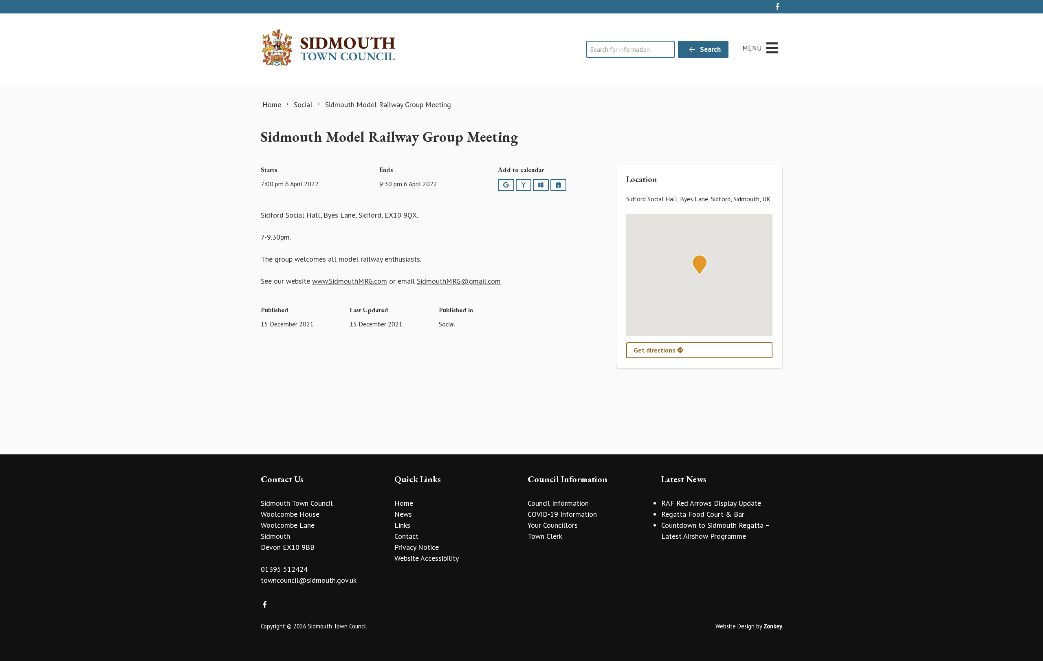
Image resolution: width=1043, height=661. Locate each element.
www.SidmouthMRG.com (349, 281)
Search (709, 49)
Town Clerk (545, 536)
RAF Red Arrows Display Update (711, 503)
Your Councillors (553, 525)
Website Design (735, 626)
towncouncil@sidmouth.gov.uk (308, 580)
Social (447, 324)
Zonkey (773, 626)
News (403, 514)
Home (403, 503)
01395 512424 (284, 569)
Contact (406, 536)
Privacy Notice (416, 547)
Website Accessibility (426, 558)
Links (402, 525)
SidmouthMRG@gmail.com (459, 281)
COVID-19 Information (562, 514)
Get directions (655, 350)
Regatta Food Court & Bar (702, 514)
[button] (699, 265)
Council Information (558, 503)
